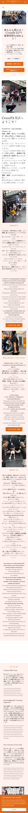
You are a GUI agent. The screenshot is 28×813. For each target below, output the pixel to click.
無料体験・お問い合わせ (14, 64)
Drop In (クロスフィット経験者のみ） (14, 69)
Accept (14, 809)
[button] (3, 7)
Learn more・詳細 (14, 325)
